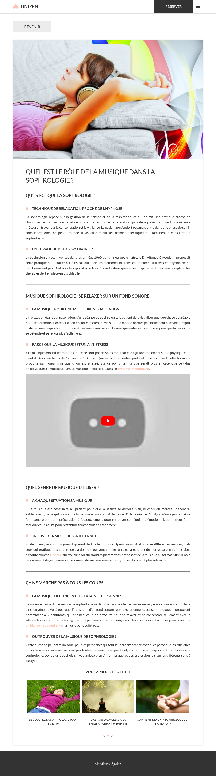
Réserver (173, 6)
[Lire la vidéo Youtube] (108, 420)
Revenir (32, 26)
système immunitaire (133, 368)
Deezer (55, 555)
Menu (198, 6)
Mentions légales (108, 763)
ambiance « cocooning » (43, 625)
